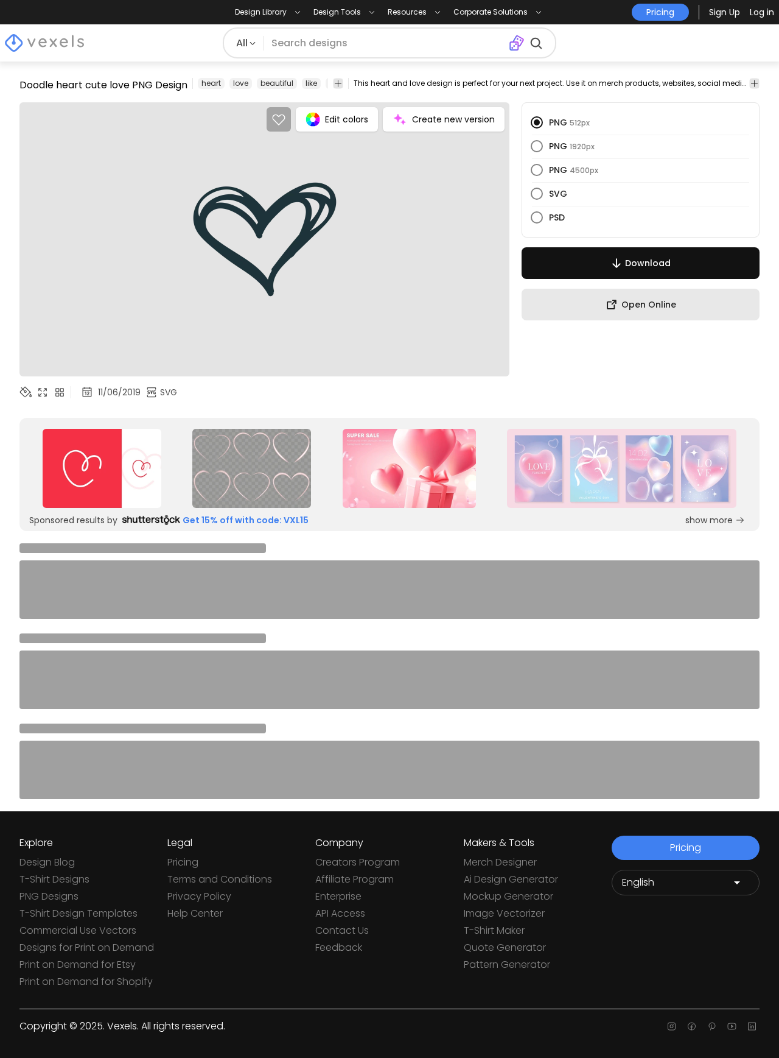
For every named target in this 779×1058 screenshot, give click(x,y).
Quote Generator (505, 947)
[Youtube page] (731, 1026)
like (311, 83)
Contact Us (342, 930)
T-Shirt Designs (54, 879)
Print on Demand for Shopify (86, 982)
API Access (340, 913)
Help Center (195, 913)
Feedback (338, 947)
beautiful (276, 83)
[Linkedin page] (752, 1026)
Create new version (453, 119)
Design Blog (47, 862)
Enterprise (338, 896)
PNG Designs (49, 896)
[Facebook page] (691, 1026)
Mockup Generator (508, 896)
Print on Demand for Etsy (77, 964)
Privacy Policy (199, 896)
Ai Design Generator (511, 879)
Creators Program (357, 862)
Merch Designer (500, 862)
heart (211, 83)
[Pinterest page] (711, 1026)
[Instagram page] (671, 1026)
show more (709, 520)
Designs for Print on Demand (86, 947)
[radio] (537, 122)
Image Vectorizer (504, 913)
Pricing (182, 862)
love (240, 83)
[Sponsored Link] (102, 468)
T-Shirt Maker (494, 930)
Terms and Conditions (219, 879)
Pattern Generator (507, 964)
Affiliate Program (354, 879)
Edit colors (346, 119)
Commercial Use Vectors (77, 930)
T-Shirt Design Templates (78, 913)
